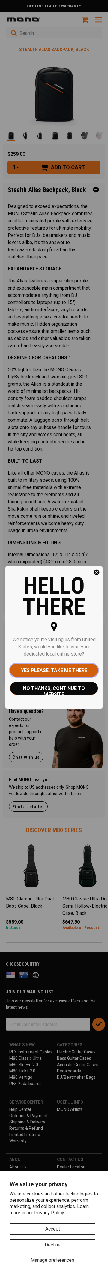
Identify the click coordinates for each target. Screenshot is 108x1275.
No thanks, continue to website (54, 690)
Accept (52, 1229)
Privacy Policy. (49, 1213)
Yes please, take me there (54, 670)
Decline (53, 1245)
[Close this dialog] (96, 572)
